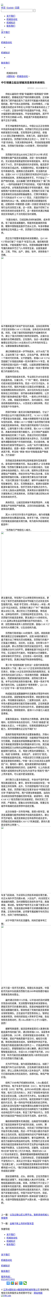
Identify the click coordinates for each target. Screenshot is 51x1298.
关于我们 (11, 16)
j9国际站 (11, 76)
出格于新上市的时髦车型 (22, 1223)
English (10, 7)
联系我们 (11, 26)
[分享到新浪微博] (16, 1283)
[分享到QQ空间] (12, 1283)
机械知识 (11, 22)
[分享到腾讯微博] (21, 1283)
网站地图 (38, 1293)
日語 (17, 7)
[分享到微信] (25, 1283)
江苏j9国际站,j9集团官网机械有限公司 (21, 1289)
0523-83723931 (8, 1279)
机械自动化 (12, 19)
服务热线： (6, 1277)
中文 (3, 7)
